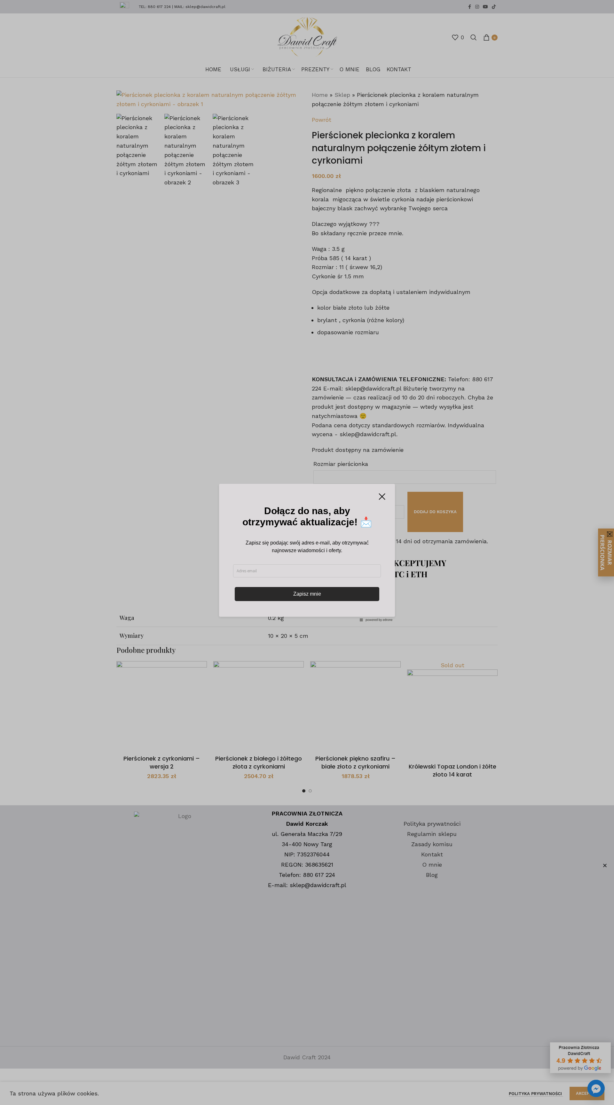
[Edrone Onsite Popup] (307, 552)
